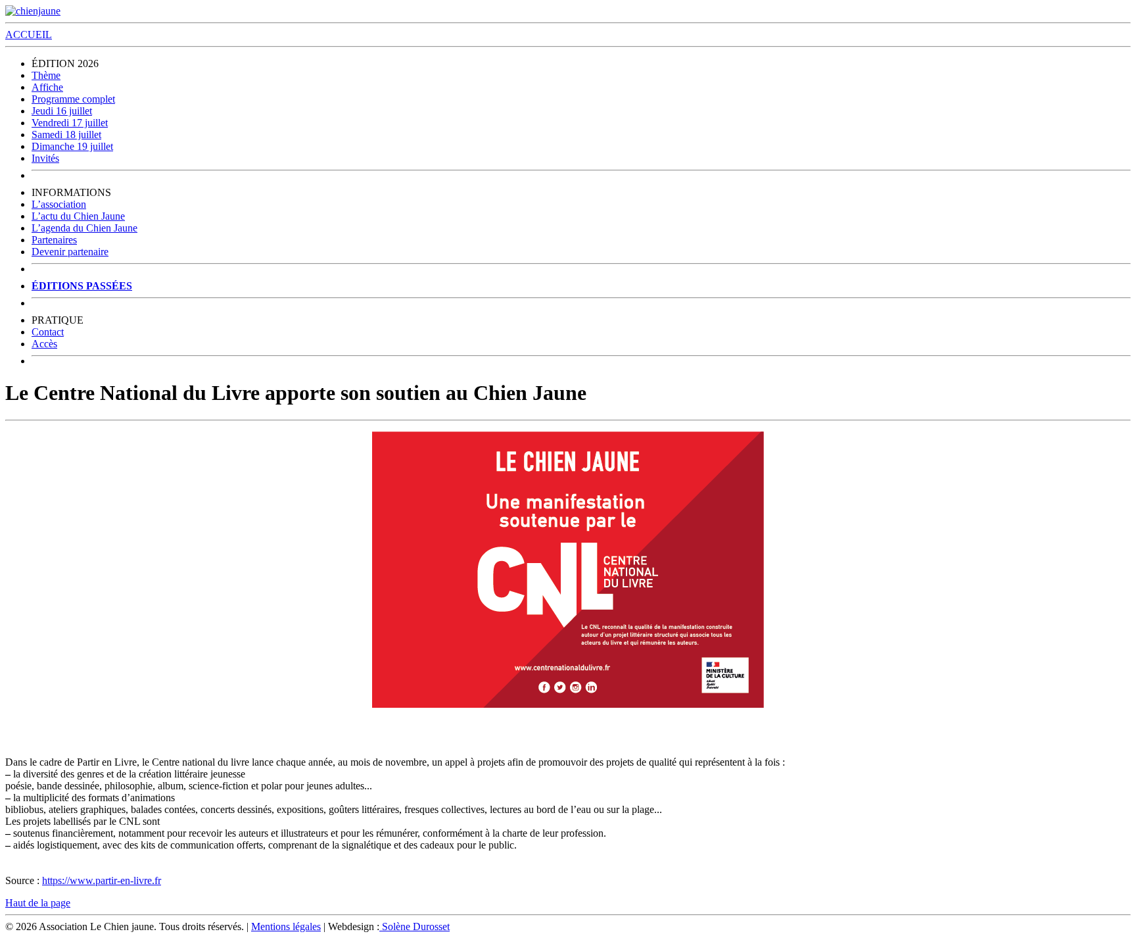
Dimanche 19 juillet (72, 146)
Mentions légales (286, 926)
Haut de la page (37, 902)
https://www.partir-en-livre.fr (101, 880)
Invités (45, 158)
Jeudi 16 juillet (62, 110)
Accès (44, 343)
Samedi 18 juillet (66, 134)
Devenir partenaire (70, 251)
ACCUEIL (28, 34)
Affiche (47, 87)
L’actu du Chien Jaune (78, 216)
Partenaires (54, 239)
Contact (48, 331)
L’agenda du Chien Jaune (84, 228)
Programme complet (73, 99)
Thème (46, 75)
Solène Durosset (414, 926)
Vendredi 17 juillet (70, 122)
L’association (59, 204)
